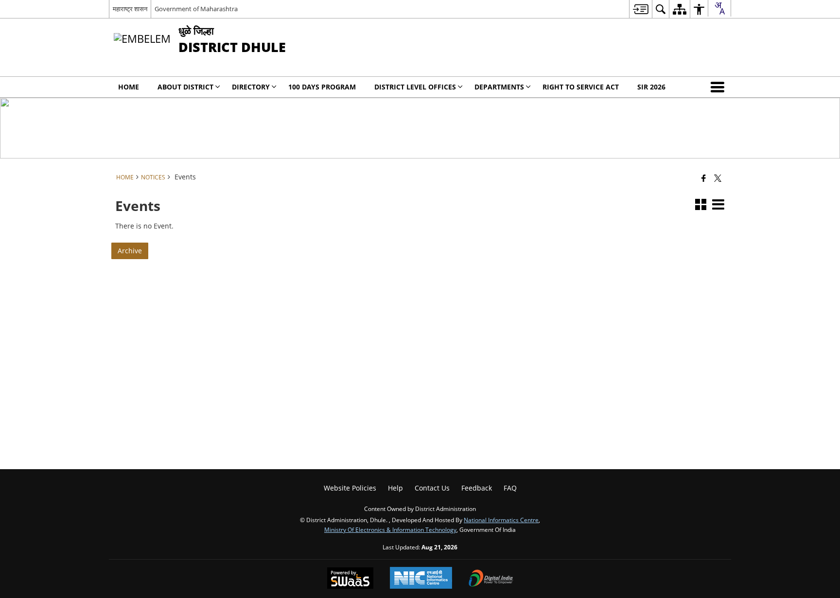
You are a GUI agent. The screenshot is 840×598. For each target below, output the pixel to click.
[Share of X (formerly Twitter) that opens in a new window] (718, 178)
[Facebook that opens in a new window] (704, 178)
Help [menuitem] (395, 487)
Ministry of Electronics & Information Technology (390, 529)
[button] (719, 87)
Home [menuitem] (128, 86)
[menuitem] (640, 9)
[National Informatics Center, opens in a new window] (421, 579)
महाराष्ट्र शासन (130, 8)
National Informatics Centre (501, 520)
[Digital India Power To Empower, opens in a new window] (491, 579)
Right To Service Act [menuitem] (580, 86)
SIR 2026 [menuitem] (651, 86)
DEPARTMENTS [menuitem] (499, 86)
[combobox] (719, 8)
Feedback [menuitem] (476, 487)
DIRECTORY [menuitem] (251, 86)
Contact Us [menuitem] (432, 487)
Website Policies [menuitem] (350, 487)
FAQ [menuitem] (510, 487)
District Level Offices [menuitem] (415, 86)
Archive (130, 250)
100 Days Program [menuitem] (322, 86)
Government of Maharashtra (196, 8)
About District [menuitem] (185, 86)
